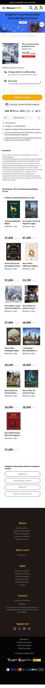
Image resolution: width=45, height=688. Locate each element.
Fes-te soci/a (22, 555)
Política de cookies (22, 579)
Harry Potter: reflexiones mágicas (30, 264)
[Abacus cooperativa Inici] (14, 9)
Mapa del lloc (24, 639)
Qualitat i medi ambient (22, 531)
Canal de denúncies (22, 582)
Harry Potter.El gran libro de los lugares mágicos (12, 435)
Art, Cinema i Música (15, 36)
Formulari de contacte (22, 600)
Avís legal (22, 585)
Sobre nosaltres (21, 528)
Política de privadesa (22, 576)
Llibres (4, 36)
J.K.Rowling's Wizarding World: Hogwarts (29, 350)
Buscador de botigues (22, 534)
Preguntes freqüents (22, 571)
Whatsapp (21, 604)
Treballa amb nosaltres (22, 536)
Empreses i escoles (22, 539)
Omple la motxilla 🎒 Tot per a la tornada (22, 2)
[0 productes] (41, 9)
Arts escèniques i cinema (30, 36)
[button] (36, 8)
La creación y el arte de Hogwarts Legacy (31, 222)
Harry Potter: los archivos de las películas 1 (28, 393)
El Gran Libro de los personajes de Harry (12, 264)
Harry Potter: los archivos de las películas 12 (11, 393)
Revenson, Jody (26, 49)
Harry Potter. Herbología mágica (12, 349)
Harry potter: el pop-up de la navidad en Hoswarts (13, 308)
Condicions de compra (22, 574)
